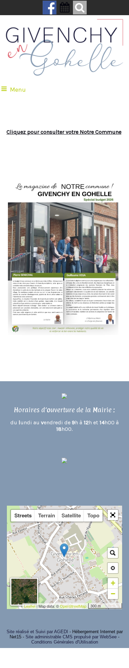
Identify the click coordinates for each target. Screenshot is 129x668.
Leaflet (29, 606)
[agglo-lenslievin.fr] (64, 461)
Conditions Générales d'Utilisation (64, 642)
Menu (18, 89)
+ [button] (113, 583)
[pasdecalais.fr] (64, 473)
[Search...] (113, 553)
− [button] (113, 593)
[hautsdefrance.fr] (64, 484)
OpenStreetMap (73, 606)
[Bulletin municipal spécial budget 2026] (63, 334)
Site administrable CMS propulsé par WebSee (71, 636)
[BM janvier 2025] (31, 167)
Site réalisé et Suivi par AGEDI (37, 631)
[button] (113, 515)
